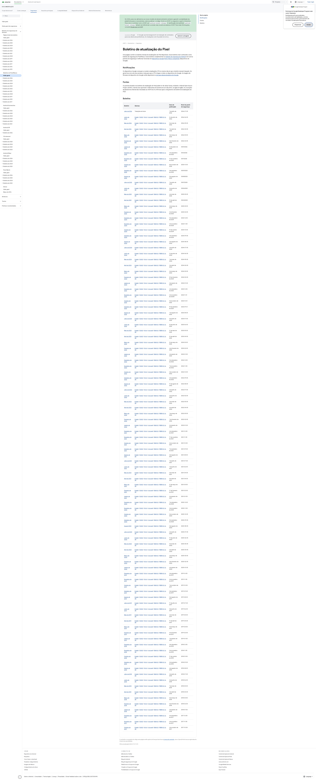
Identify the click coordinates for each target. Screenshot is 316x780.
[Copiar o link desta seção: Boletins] (132, 99)
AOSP (124, 43)
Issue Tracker (222, 769)
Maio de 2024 (128, 259)
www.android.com (224, 762)
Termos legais (47, 776)
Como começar (21, 10)
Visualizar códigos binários (31, 762)
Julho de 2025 (128, 182)
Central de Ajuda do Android (226, 754)
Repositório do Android (30, 754)
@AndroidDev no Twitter (127, 756)
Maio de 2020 (128, 544)
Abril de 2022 (127, 407)
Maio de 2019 (127, 615)
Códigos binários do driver (31, 767)
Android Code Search (34, 2)
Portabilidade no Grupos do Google (130, 769)
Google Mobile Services (225, 764)
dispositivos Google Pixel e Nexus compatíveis (165, 59)
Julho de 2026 (128, 111)
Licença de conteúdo (169, 739)
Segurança (34, 10)
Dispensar (298, 25)
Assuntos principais (47, 10)
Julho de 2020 (128, 532)
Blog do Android (125, 759)
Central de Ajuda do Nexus (226, 759)
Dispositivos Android (78, 10)
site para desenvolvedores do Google (167, 75)
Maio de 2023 (128, 330)
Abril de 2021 (127, 478)
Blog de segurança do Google (129, 762)
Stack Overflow (223, 767)
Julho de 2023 (128, 318)
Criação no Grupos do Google (129, 767)
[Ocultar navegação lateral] (19, 777)
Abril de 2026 (127, 129)
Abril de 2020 (128, 550)
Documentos (18, 2)
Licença (54, 776)
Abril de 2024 (128, 265)
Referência (108, 10)
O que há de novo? (7, 10)
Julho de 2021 (128, 461)
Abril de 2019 (127, 621)
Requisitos (26, 756)
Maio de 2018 (127, 686)
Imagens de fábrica (29, 764)
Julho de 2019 (128, 603)
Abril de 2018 (127, 692)
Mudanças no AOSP (137, 27)
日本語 (141, 117)
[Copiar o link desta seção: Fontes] (130, 82)
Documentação (8, 6)
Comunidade (38, 776)
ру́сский (150, 117)
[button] (10, 26)
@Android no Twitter (126, 754)
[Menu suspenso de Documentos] (24, 2)
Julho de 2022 (128, 390)
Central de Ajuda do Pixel (225, 756)
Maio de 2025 (128, 194)
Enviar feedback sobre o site (73, 776)
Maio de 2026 (128, 123)
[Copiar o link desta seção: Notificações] (136, 68)
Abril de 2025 (127, 200)
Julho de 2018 (128, 674)
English (136, 117)
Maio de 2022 (128, 401)
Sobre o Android (28, 776)
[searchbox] (11, 16)
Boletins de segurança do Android (176, 57)
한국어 (145, 117)
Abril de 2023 (127, 336)
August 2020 (127, 526)
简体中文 (156, 117)
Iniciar (309, 25)
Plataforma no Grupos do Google (130, 764)
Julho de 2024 (128, 247)
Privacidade (61, 776)
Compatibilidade (62, 10)
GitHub (26, 769)
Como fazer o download (30, 759)
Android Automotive (95, 10)
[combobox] (280, 1)
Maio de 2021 (127, 472)
